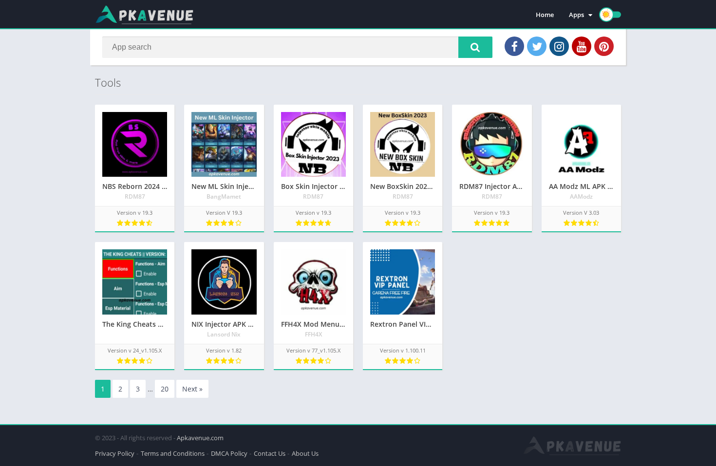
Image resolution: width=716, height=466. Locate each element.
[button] (475, 47)
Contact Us (269, 453)
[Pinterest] (604, 46)
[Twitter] (536, 46)
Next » (192, 388)
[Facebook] (514, 46)
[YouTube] (581, 46)
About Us (305, 453)
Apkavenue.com (200, 437)
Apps (576, 14)
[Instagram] (559, 46)
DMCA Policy (229, 453)
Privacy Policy (114, 453)
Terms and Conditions (173, 453)
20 (165, 388)
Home (545, 14)
